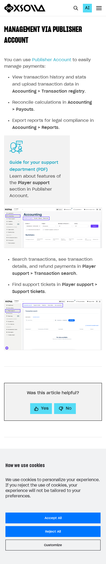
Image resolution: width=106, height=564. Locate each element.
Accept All (53, 518)
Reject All (53, 531)
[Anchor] (32, 39)
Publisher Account (51, 60)
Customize (53, 545)
